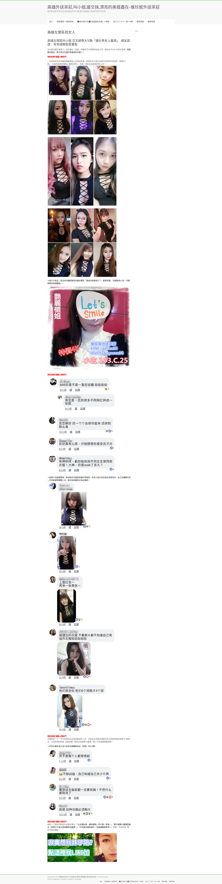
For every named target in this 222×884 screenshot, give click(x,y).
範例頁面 (140, 22)
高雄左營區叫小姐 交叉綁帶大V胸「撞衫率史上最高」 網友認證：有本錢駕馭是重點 (88, 42)
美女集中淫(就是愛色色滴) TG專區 (94, 22)
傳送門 (63, 57)
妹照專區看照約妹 (65, 22)
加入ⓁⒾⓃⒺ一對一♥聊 (123, 22)
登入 (51, 22)
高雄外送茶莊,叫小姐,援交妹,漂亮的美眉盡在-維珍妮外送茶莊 (103, 7)
